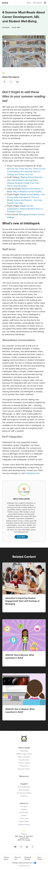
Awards (24, 809)
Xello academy (24, 790)
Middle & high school (24, 754)
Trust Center (39, 858)
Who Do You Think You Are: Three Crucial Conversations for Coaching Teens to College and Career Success (26, 171)
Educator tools (24, 760)
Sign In (29, 3)
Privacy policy (6, 858)
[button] (45, 3)
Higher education (24, 757)
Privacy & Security (27, 858)
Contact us (24, 796)
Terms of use (17, 858)
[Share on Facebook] (4, 81)
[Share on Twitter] (11, 81)
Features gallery (24, 763)
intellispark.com (32, 473)
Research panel (24, 824)
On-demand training (24, 793)
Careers (24, 815)
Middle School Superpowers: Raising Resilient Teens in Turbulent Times (25, 209)
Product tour (24, 766)
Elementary (24, 751)
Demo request (37, 3)
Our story (24, 806)
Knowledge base (24, 787)
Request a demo (24, 769)
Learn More (21, 537)
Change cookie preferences (22, 863)
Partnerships (24, 812)
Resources (24, 776)
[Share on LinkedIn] (17, 81)
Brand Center (24, 821)
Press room (24, 818)
